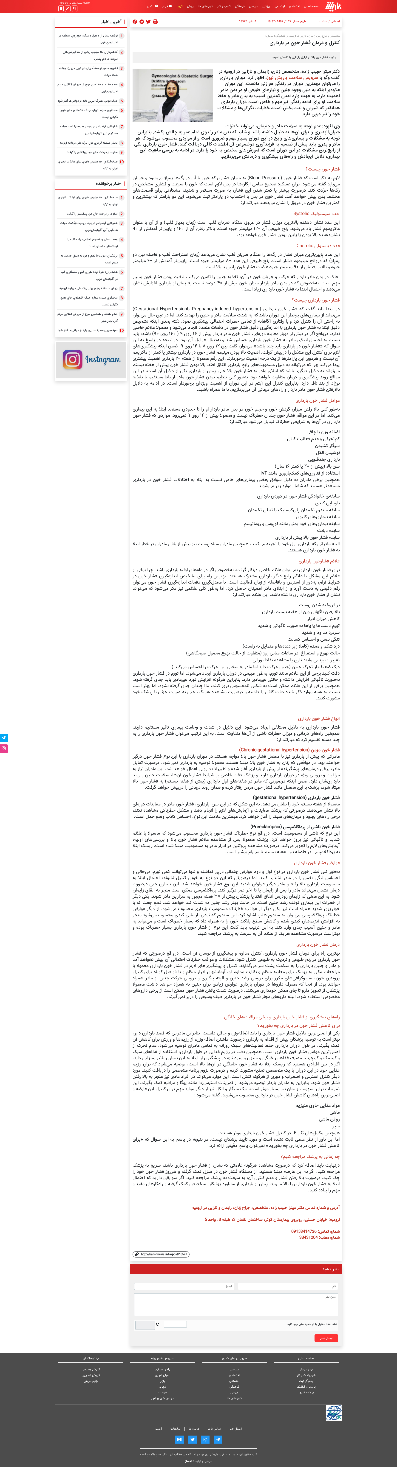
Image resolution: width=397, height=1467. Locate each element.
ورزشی (266, 6)
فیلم (165, 6)
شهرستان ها (205, 6)
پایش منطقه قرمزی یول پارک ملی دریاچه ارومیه (89, 142)
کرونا (180, 6)
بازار (162, 1381)
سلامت (323, 22)
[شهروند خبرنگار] (68, 9)
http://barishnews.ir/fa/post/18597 (164, 1254)
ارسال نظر (326, 1338)
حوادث (163, 1392)
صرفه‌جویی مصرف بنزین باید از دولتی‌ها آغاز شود (88, 100)
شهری (162, 1386)
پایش (190, 6)
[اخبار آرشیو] (61, 9)
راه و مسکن (163, 1369)
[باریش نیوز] (333, 6)
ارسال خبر (236, 1428)
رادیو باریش (91, 1381)
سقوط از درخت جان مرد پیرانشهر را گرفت (92, 152)
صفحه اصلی (311, 6)
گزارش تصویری (91, 1375)
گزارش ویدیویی (91, 1369)
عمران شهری (162, 1375)
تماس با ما (214, 1428)
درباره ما (194, 1428)
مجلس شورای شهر (162, 1398)
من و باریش (306, 1369)
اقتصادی (294, 6)
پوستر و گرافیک (306, 1386)
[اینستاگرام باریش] (91, 360)
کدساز (188, 1461)
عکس (151, 6)
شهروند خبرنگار (306, 1375)
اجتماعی (280, 6)
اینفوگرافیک (306, 1381)
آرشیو (158, 1428)
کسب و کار (224, 6)
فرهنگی (240, 6)
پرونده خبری (306, 1392)
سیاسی (253, 6)
